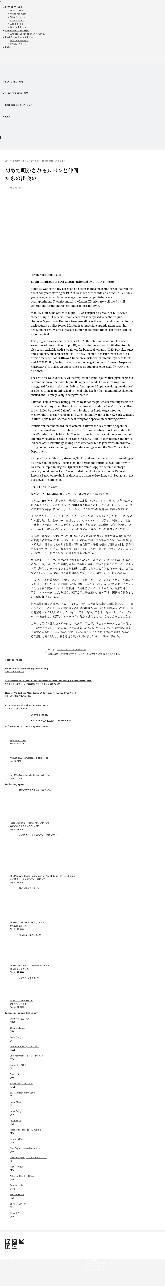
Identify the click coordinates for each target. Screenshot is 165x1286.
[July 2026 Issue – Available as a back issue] (85, 769)
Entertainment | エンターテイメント (23, 160)
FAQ (7, 47)
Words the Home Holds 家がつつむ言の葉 (21, 1002)
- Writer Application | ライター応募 (98, 1244)
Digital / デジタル (19, 40)
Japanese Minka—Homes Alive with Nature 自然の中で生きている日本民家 (31, 824)
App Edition (16, 23)
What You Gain (18, 13)
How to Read (17, 10)
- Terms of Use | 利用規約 (94, 1269)
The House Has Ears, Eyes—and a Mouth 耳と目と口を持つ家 (30, 967)
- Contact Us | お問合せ (140, 1241)
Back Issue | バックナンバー (20, 37)
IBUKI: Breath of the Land (22, 1092)
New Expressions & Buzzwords (25, 1148)
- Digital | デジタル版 (54, 1244)
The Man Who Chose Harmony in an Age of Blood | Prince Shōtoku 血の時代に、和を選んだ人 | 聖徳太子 (42, 878)
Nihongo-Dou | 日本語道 (22, 1176)
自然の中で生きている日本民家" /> (35, 790)
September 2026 (18, 740)
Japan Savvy (15, 1111)
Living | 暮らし (17, 1139)
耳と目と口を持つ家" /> (30, 934)
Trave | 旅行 (16, 1213)
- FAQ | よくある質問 (139, 1238)
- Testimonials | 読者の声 (56, 1251)
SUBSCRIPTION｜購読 (17, 30)
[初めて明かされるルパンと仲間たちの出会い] (123, 211)
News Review (16, 1166)
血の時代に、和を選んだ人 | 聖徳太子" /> (38, 835)
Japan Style (15, 1120)
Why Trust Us (17, 17)
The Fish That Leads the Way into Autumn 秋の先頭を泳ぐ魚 (30, 924)
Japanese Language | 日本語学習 (26, 1129)
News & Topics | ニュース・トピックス (28, 1157)
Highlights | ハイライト (53, 160)
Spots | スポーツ (18, 1203)
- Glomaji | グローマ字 (54, 1254)
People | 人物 (16, 1185)
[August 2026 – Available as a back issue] (85, 752)
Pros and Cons (17, 1194)
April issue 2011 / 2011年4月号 (71, 649)
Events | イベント (18, 1065)
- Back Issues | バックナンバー (58, 1248)
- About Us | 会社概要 (92, 1238)
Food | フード (16, 1074)
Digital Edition (18, 27)
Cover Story (15, 1037)
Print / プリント (18, 43)
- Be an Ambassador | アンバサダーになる (100, 1248)
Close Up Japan (17, 1028)
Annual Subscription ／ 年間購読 (27, 33)
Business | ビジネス (19, 1018)
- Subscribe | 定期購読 (54, 1241)
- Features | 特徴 (52, 1238)
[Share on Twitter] (44, 650)
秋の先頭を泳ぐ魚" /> (29, 888)
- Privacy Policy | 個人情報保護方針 (97, 1263)
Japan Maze (15, 1102)
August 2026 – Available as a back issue (29, 757)
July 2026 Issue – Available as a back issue (30, 775)
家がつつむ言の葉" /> (29, 977)
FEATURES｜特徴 (14, 7)
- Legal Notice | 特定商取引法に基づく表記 (100, 1266)
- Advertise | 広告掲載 (92, 1241)
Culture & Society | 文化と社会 (24, 1046)
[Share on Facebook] (38, 650)
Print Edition (17, 20)
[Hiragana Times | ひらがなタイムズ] (82, 66)
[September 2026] (85, 734)
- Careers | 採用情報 (91, 1251)
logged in (48, 720)
